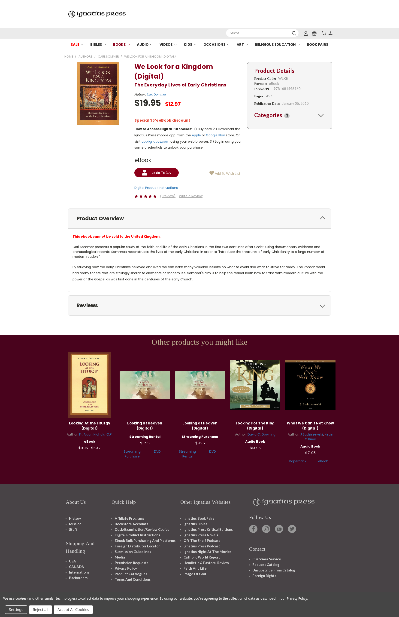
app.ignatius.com (155, 141)
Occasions (214, 44)
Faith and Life (195, 568)
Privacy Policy (126, 568)
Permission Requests (131, 563)
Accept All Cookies (73, 609)
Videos (166, 44)
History (75, 518)
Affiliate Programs (129, 518)
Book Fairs (317, 44)
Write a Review (191, 196)
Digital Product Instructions (156, 187)
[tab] (289, 115)
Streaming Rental (187, 454)
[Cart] (324, 33)
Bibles (96, 44)
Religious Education (275, 44)
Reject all (40, 609)
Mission (75, 524)
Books (120, 44)
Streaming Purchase (132, 454)
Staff (73, 529)
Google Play (215, 135)
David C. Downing (261, 434)
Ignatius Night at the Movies (207, 551)
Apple (196, 135)
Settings (16, 609)
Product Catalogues (131, 574)
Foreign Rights (264, 576)
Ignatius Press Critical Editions (208, 529)
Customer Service (266, 559)
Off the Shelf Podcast (202, 540)
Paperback (297, 461)
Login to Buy (89, 384)
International (80, 572)
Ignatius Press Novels (201, 535)
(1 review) (167, 196)
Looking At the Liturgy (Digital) (89, 426)
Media (120, 557)
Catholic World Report (202, 557)
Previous (387, 602)
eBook (323, 461)
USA (72, 561)
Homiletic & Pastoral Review (206, 563)
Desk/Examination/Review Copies (142, 529)
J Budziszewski (311, 434)
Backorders (78, 578)
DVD (157, 451)
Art (241, 44)
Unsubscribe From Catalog (273, 570)
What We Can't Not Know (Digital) (310, 426)
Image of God (195, 574)
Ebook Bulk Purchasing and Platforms (145, 540)
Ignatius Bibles (195, 524)
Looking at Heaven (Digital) (144, 426)
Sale (75, 44)
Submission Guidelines (133, 551)
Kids (188, 44)
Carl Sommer (156, 94)
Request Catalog (265, 564)
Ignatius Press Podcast (202, 546)
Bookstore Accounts (131, 524)
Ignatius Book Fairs (199, 518)
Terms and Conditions (133, 579)
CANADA (76, 567)
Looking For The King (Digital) (255, 426)
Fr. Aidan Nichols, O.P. (95, 434)
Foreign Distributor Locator (137, 546)
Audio (143, 44)
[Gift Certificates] (314, 33)
